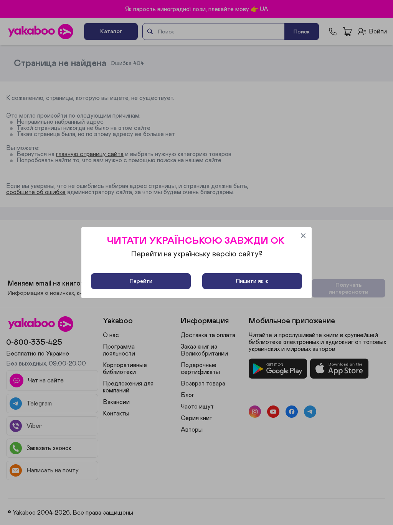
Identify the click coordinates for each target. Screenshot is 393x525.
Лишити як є (252, 281)
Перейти (141, 281)
